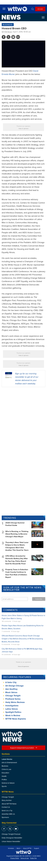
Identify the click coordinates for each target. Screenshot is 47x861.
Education (5, 773)
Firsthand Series (13, 698)
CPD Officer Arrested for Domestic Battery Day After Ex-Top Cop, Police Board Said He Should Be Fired (16, 560)
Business (8, 24)
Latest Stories (7, 759)
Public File (33, 858)
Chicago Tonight (12, 695)
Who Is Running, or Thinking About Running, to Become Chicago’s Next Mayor (16, 534)
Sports (4, 786)
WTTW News (7, 31)
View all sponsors (24, 128)
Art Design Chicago (14, 685)
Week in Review (12, 715)
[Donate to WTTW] (23, 852)
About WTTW (27, 848)
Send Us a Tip (7, 810)
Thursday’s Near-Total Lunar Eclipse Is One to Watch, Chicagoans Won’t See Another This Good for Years (17, 546)
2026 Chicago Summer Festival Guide (15, 524)
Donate (40, 9)
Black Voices (11, 692)
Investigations (11, 705)
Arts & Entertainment (9, 762)
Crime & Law (6, 769)
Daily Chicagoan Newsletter (12, 838)
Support (36, 848)
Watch (18, 848)
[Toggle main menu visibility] (4, 8)
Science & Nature (8, 783)
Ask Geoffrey (11, 689)
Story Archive (7, 800)
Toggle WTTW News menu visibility (44, 17)
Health (4, 776)
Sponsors (5, 817)
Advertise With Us (8, 814)
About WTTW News (9, 804)
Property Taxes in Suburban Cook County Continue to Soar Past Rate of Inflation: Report (16, 573)
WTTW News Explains (15, 718)
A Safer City (10, 682)
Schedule (11, 848)
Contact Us (6, 807)
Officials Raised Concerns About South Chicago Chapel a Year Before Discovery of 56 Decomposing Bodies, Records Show (22, 638)
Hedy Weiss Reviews (15, 702)
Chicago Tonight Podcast (11, 834)
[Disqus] (23, 418)
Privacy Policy (14, 858)
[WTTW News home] (11, 17)
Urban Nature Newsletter (11, 841)
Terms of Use (24, 858)
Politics (4, 779)
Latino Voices (11, 708)
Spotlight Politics (13, 712)
